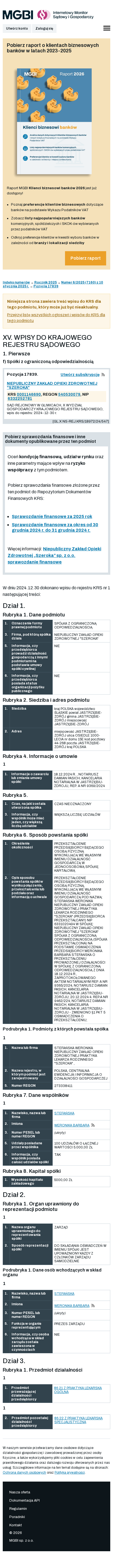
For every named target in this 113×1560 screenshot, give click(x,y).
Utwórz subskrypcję (80, 375)
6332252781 (20, 399)
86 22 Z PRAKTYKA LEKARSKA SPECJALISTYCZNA (78, 1420)
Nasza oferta (19, 1492)
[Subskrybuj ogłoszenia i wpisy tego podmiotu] (103, 375)
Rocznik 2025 (45, 282)
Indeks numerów (16, 282)
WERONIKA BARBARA (71, 1125)
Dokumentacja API (24, 1500)
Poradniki (17, 1517)
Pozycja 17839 (45, 286)
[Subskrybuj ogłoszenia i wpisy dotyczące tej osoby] (93, 1125)
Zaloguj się (44, 28)
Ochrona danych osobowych (24, 1472)
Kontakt (15, 1525)
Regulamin (18, 1509)
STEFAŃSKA (64, 1113)
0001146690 (29, 394)
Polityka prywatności (70, 1472)
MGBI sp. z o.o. (21, 1540)
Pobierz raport (85, 258)
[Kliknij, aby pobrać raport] (54, 180)
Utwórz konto (17, 28)
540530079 (69, 394)
